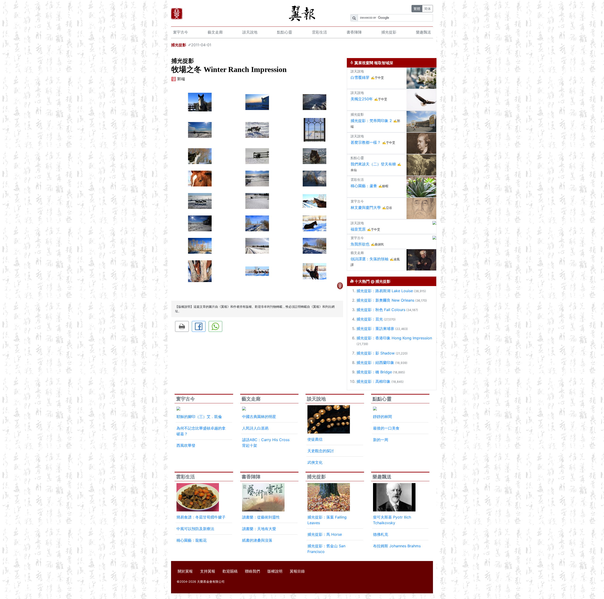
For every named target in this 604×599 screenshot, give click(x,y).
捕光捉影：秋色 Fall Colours (381, 309)
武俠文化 (315, 462)
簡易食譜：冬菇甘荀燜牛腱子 (201, 517)
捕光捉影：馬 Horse (324, 534)
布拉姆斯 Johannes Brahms (397, 546)
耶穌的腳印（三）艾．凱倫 (199, 416)
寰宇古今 (180, 32)
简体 (427, 9)
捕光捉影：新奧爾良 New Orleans (385, 300)
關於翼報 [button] (185, 571)
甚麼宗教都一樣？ (366, 142)
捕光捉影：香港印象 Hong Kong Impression (394, 338)
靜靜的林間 (382, 416)
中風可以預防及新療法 (195, 528)
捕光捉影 (388, 32)
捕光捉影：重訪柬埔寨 (375, 328)
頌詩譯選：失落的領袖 (369, 259)
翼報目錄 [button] (297, 571)
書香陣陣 (354, 32)
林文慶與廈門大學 (366, 207)
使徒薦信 (315, 439)
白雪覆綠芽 (360, 77)
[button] (182, 326)
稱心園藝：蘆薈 (364, 185)
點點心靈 (284, 32)
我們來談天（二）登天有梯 (373, 164)
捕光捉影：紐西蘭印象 (375, 362)
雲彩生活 (319, 32)
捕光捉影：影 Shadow (376, 353)
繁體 (417, 9)
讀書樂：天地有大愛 (259, 528)
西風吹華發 (185, 445)
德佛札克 (380, 534)
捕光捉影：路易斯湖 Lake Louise (385, 290)
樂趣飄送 (423, 32)
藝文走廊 (215, 32)
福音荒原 (358, 229)
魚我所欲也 (360, 244)
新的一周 (380, 439)
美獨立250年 (362, 99)
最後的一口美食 (386, 428)
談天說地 (249, 32)
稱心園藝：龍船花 (191, 540)
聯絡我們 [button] (252, 571)
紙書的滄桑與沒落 (257, 540)
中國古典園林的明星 (259, 416)
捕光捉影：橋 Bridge (374, 372)
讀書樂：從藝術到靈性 (261, 517)
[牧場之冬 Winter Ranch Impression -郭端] (200, 101)
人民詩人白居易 (255, 428)
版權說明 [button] (274, 571)
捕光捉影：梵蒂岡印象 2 (371, 120)
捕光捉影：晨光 (370, 319)
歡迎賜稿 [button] (230, 571)
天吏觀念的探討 (320, 450)
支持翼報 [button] (207, 571)
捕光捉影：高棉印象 (373, 381)
